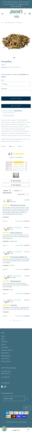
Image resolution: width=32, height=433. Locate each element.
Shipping (3, 67)
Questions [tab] (16, 190)
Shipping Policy (5, 356)
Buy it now (16, 106)
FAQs (2, 339)
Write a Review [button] (17, 181)
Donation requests (6, 350)
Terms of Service (6, 361)
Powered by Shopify (22, 422)
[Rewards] (4, 428)
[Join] (27, 398)
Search (3, 336)
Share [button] (6, 221)
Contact (3, 344)
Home (2, 22)
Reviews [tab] (5, 190)
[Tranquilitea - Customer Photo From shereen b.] (16, 175)
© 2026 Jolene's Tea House (11, 422)
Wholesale (4, 342)
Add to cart (16, 99)
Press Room (4, 347)
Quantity (4, 89)
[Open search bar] (25, 13)
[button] (16, 41)
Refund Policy (5, 353)
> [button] (21, 321)
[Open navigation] (2, 13)
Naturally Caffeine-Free (10, 22)
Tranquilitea (6, 217)
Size (2, 80)
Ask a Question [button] (17, 185)
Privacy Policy (5, 358)
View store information (8, 115)
